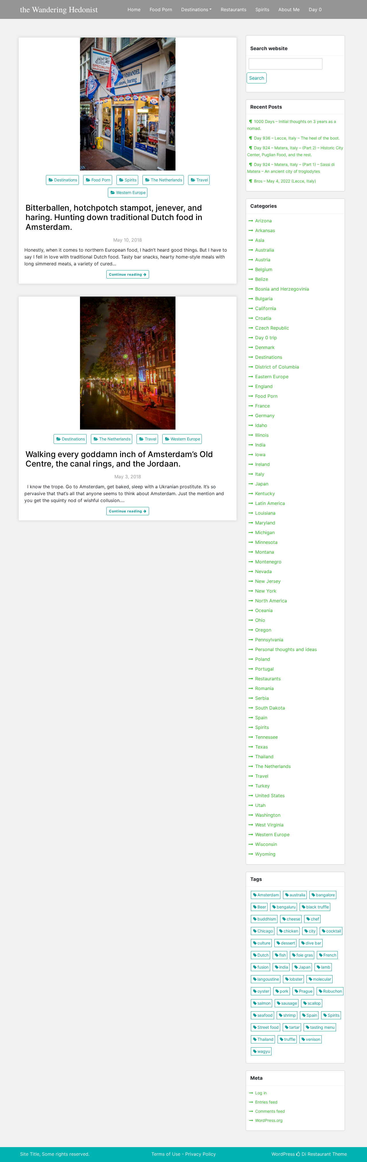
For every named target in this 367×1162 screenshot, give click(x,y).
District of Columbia (277, 367)
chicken (291, 930)
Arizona (263, 221)
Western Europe (131, 192)
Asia (259, 240)
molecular (322, 979)
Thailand (264, 756)
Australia (264, 250)
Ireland (262, 464)
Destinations (194, 9)
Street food (268, 1027)
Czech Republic (272, 328)
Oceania (264, 610)
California (265, 308)
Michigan (265, 532)
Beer (261, 906)
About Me (289, 9)
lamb (325, 967)
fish (282, 955)
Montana (264, 552)
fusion (263, 967)
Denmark (265, 347)
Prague (306, 991)
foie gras (304, 955)
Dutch (263, 955)
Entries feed (266, 1102)
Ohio (260, 620)
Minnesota (266, 542)
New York (265, 591)
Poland (262, 659)
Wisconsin (266, 844)
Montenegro (268, 562)
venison (313, 1039)
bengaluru (286, 906)
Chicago (265, 930)
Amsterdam (268, 894)
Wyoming (265, 854)
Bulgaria (264, 298)
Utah (260, 805)
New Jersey (268, 581)
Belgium (263, 269)
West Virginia (269, 825)
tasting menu (322, 1027)
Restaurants (233, 9)
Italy (259, 474)
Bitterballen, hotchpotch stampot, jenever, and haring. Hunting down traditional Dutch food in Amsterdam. (114, 217)
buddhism (266, 918)
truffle (289, 1039)
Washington (267, 815)
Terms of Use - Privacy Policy (183, 1154)
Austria (262, 259)
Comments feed (270, 1111)
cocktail (333, 930)
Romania (264, 688)
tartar (294, 1027)
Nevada (263, 571)
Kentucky (265, 493)
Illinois (262, 435)
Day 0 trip (266, 337)
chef (315, 918)
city (312, 930)
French (329, 955)
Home (134, 9)
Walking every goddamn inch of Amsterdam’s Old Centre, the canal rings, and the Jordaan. (119, 459)
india (283, 967)
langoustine (268, 979)
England (264, 386)
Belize (261, 279)
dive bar (313, 942)
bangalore (325, 894)
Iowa (260, 454)
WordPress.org (269, 1120)
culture (263, 942)
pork (284, 991)
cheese (293, 918)
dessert (288, 942)
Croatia (263, 318)
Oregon (263, 630)
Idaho (261, 425)
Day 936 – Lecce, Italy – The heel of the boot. (297, 138)
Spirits (262, 9)
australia (297, 894)
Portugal (264, 669)
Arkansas (265, 230)
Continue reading (126, 274)
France (262, 406)
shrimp (289, 1015)
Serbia (262, 698)
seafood (265, 1015)
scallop (314, 1003)
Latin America (270, 503)
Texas (261, 747)
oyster (263, 991)
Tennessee (266, 737)
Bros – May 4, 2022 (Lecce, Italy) (285, 181)
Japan (261, 484)
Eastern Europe (271, 376)
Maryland (265, 523)
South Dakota (270, 708)
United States (270, 795)
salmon (264, 1003)
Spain (261, 717)
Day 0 (315, 9)
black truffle (317, 906)
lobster (296, 979)
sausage (289, 1003)
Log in (261, 1092)
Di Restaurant (315, 1154)
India (260, 445)
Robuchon (332, 991)
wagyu (263, 1051)
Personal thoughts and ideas (286, 649)
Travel (202, 179)
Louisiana (265, 513)
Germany (265, 415)
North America (271, 600)
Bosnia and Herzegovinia (282, 289)
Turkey (262, 786)
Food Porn (161, 9)
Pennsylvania (269, 639)
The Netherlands (166, 179)
